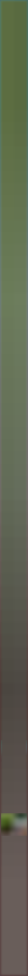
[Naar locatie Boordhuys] (14, 824)
